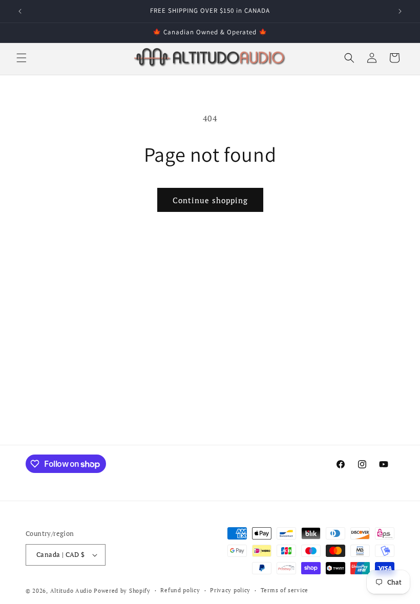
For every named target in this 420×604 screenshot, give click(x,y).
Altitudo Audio (71, 590)
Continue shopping (210, 200)
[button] (21, 58)
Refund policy (180, 590)
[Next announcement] (400, 11)
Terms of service (284, 590)
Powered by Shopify (122, 590)
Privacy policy (230, 590)
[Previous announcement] (20, 11)
